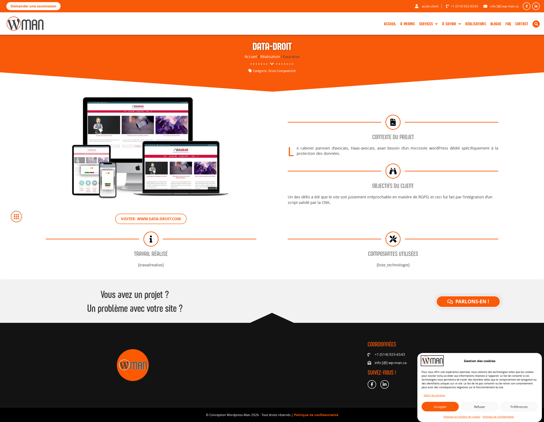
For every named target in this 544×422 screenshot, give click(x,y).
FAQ (508, 23)
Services (426, 23)
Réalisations (475, 23)
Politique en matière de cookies (461, 416)
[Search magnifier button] (537, 24)
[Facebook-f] (526, 6)
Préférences (519, 406)
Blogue (495, 23)
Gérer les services (434, 395)
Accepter (440, 406)
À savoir (449, 23)
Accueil (390, 23)
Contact (521, 23)
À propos (407, 23)
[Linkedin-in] (536, 6)
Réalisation (270, 56)
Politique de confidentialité (498, 416)
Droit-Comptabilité (282, 71)
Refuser (479, 406)
